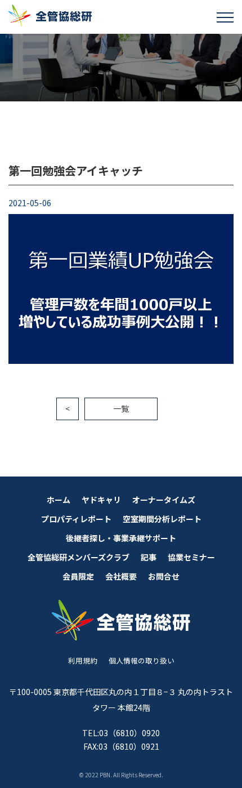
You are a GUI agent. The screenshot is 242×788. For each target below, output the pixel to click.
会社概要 (121, 576)
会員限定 (78, 576)
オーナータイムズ (163, 499)
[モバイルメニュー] (225, 17)
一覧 (121, 408)
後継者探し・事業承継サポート (121, 538)
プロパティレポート (76, 518)
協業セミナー (191, 557)
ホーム (58, 499)
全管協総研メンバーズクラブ (78, 557)
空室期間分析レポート (162, 518)
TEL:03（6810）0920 (121, 732)
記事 (148, 557)
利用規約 (82, 660)
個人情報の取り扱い (141, 660)
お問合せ (164, 576)
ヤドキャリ (101, 499)
